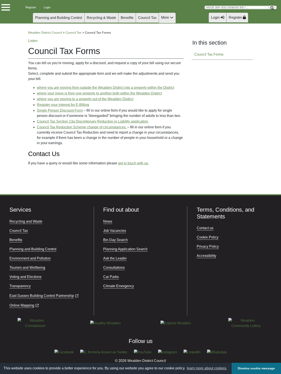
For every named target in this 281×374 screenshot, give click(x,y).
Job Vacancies (114, 230)
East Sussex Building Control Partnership (41, 296)
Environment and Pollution (30, 258)
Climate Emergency (118, 286)
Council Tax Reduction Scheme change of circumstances (82, 127)
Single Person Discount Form (60, 110)
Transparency (20, 286)
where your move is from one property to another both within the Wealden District (99, 93)
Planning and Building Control (58, 18)
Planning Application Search (125, 249)
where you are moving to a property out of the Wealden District (85, 99)
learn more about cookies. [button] (207, 368)
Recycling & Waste (101, 18)
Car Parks (111, 277)
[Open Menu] (9, 6)
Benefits (127, 18)
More (165, 17)
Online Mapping (21, 305)
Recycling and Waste (25, 221)
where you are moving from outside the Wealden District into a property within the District (105, 87)
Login (48, 7)
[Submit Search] (272, 7)
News (107, 221)
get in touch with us (133, 163)
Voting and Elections (25, 277)
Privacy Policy (208, 246)
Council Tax (147, 18)
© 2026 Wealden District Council (140, 361)
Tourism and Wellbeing (27, 267)
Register (32, 7)
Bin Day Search (115, 240)
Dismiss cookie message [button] (256, 368)
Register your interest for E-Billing (63, 105)
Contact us (205, 228)
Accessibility (206, 256)
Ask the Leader (115, 258)
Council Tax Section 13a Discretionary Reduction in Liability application (93, 121)
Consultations (114, 267)
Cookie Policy (207, 237)
